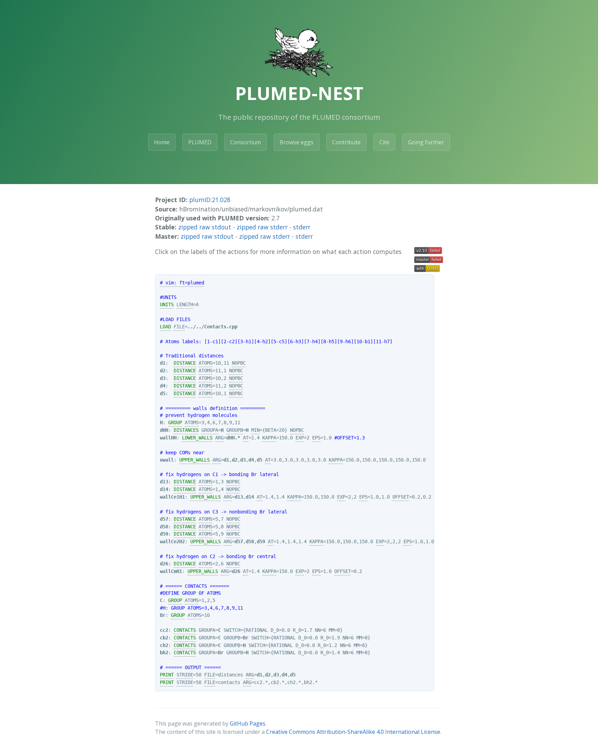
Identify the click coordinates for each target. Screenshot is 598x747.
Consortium (245, 142)
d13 (164, 481)
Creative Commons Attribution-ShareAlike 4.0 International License (353, 732)
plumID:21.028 (209, 199)
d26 (164, 563)
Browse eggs (297, 142)
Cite (384, 142)
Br (162, 615)
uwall (167, 460)
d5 (162, 393)
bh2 (164, 652)
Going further (426, 142)
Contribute (346, 142)
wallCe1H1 (172, 497)
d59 (164, 534)
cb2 (164, 637)
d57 (164, 519)
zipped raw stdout (204, 227)
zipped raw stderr (262, 227)
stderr (301, 227)
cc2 (164, 630)
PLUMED (199, 142)
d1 (162, 363)
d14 (164, 489)
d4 (162, 386)
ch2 (164, 645)
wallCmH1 (171, 571)
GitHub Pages (247, 723)
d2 (162, 370)
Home (162, 142)
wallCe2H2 (172, 541)
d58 (164, 526)
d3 (162, 378)
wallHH (168, 437)
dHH (164, 430)
